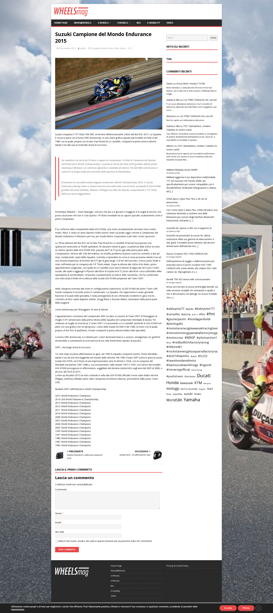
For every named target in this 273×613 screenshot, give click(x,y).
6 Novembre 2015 (67, 48)
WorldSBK (174, 400)
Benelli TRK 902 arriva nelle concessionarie (188, 279)
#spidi (194, 356)
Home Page (60, 22)
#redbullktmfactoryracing (190, 342)
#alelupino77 (175, 309)
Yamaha (192, 400)
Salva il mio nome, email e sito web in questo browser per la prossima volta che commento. (105, 540)
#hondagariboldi (199, 319)
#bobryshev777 (205, 309)
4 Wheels (122, 22)
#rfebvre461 (174, 347)
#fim (202, 314)
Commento (61, 489)
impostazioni (17, 609)
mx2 (210, 389)
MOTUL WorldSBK (189, 389)
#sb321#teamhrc (177, 356)
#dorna (185, 314)
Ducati (204, 375)
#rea (168, 342)
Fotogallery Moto (99, 48)
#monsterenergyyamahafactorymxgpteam (195, 333)
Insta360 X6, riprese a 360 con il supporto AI (189, 228)
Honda (172, 382)
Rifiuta (246, 608)
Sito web (59, 531)
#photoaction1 (207, 337)
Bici (139, 22)
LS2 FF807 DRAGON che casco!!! (200, 99)
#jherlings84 (174, 324)
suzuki (188, 394)
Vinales (197, 393)
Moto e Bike (113, 48)
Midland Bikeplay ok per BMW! (181, 169)
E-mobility (153, 22)
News (123, 48)
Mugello (202, 389)
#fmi (210, 313)
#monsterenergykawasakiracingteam (193, 328)
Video (170, 22)
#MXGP (190, 338)
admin (83, 48)
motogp (172, 388)
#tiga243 (205, 365)
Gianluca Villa (173, 99)
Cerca (213, 38)
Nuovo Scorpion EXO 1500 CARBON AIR (187, 253)
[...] (171, 191)
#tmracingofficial (178, 369)
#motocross (174, 337)
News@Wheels (82, 22)
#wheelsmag (196, 370)
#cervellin (173, 314)
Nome (58, 513)
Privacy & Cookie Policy (177, 565)
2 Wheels (103, 22)
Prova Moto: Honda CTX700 (190, 83)
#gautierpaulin (176, 319)
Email (58, 522)
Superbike (177, 394)
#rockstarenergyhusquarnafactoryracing (194, 351)
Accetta (228, 608)
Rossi (168, 394)
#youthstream (174, 376)
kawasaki (186, 383)
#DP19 (195, 314)
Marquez (207, 383)
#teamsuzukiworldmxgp (182, 365)
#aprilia (189, 308)
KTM (198, 382)
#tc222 (202, 356)
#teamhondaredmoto (181, 360)
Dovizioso (189, 376)
